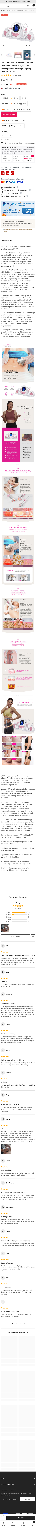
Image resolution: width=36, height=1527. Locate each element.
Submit (27, 1499)
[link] (3, 1517)
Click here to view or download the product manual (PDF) (16, 248)
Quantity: (4, 132)
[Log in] (28, 6)
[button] (29, 46)
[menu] (2, 6)
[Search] (8, 6)
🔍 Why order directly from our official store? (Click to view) (17, 230)
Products (10, 10)
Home (3, 10)
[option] (18, 31)
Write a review (15, 936)
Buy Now (21, 1517)
